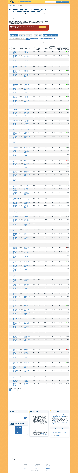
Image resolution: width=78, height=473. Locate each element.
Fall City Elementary (15, 151)
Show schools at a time (15, 387)
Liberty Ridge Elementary (15, 224)
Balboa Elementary (15, 300)
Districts (35, 35)
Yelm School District (26, 316)
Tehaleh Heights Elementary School (15, 63)
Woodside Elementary (15, 172)
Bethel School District (26, 230)
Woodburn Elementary (15, 186)
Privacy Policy (48, 465)
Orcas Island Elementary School (15, 377)
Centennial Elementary (15, 266)
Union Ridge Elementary (15, 116)
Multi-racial (60, 432)
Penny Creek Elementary (15, 310)
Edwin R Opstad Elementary (16, 199)
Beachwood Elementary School (15, 56)
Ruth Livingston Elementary (15, 89)
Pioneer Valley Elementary (15, 371)
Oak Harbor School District (26, 60)
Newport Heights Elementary (15, 374)
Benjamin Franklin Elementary (15, 189)
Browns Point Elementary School (15, 85)
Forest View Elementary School (15, 248)
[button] (50, 35)
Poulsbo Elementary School (15, 306)
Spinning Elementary (15, 337)
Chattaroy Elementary (15, 259)
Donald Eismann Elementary (15, 346)
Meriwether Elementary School (15, 252)
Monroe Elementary (15, 327)
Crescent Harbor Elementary (15, 384)
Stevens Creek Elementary (15, 104)
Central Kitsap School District (26, 329)
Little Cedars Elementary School (15, 291)
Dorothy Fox (15, 109)
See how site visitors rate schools (59, 416)
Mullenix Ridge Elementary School (15, 67)
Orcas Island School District (26, 377)
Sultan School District (26, 367)
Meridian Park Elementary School (15, 234)
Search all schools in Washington (59, 414)
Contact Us (25, 466)
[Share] (59, 2)
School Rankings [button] (28, 1)
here (46, 434)
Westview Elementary (15, 169)
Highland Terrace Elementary (15, 52)
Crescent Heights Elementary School (15, 281)
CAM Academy (15, 120)
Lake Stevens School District (26, 104)
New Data (36, 465)
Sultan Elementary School (15, 367)
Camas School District (26, 79)
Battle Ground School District (26, 121)
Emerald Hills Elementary (15, 313)
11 (20, 389)
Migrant (52, 435)
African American (64, 430)
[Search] (57, 2)
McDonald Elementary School (15, 213)
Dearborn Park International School (15, 274)
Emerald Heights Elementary (15, 330)
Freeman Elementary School (15, 81)
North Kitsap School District (26, 306)
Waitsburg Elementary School (15, 302)
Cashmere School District (26, 97)
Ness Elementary (15, 333)
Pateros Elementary (15, 155)
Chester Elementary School (15, 183)
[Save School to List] (19, 51)
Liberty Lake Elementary (15, 196)
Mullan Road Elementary (15, 203)
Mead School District (26, 242)
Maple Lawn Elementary (15, 126)
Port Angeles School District (26, 118)
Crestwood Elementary (15, 206)
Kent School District (26, 106)
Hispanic (52, 432)
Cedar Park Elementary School (15, 141)
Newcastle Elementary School (15, 137)
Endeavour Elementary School (15, 175)
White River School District (26, 71)
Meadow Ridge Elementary (15, 288)
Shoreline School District (26, 52)
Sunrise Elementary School (15, 145)
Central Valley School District (26, 124)
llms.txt (36, 468)
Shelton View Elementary (15, 277)
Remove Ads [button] (67, 1)
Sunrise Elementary (15, 124)
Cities (40, 35)
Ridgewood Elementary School (15, 106)
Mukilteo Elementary (15, 227)
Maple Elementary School (15, 323)
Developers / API (37, 466)
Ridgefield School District (26, 116)
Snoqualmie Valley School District (26, 151)
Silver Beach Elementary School (15, 220)
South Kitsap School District (26, 67)
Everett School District (26, 92)
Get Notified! (43, 26)
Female (52, 430)
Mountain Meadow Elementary (15, 71)
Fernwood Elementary (15, 161)
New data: (55, 418)
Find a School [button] (23, 1)
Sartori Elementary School (15, 133)
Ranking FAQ (43, 433)
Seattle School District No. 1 (26, 141)
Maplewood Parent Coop (15, 130)
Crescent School (16, 166)
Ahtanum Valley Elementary (16, 319)
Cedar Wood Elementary (15, 101)
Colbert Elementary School (15, 262)
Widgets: (54, 420)
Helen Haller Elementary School (15, 179)
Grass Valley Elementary (15, 79)
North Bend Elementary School (15, 193)
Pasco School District (26, 89)
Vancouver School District (26, 189)
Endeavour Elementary (15, 340)
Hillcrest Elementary (15, 60)
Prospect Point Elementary (15, 381)
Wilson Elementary (15, 94)
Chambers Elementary (15, 113)
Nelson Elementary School (15, 230)
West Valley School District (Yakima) (26, 319)
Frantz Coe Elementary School (15, 359)
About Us (25, 465)
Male (56, 430)
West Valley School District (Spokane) (26, 333)
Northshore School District (26, 161)
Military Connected (58, 435)
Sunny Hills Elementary (15, 297)
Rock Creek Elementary (15, 164)
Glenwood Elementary (15, 285)
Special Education (62, 433)
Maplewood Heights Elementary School (15, 270)
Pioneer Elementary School (15, 256)
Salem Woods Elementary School (15, 363)
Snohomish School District (26, 290)
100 (11, 383)
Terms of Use (48, 466)
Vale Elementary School (15, 97)
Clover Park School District (26, 56)
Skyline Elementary (15, 242)
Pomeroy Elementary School (15, 210)
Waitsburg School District (26, 302)
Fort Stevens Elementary (15, 316)
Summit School (15, 216)
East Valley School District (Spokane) (26, 244)
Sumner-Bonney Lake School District (27, 62)
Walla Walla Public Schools (26, 381)
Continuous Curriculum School (15, 244)
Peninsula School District (26, 256)
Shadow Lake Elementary (15, 294)
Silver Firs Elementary (15, 350)
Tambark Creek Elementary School (15, 238)
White (56, 432)
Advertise (25, 468)
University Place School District (27, 113)
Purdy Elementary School (15, 353)
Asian (59, 430)
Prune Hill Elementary (15, 357)
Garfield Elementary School (15, 158)
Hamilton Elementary (15, 118)
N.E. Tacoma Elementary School (15, 343)
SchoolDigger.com (38, 470)
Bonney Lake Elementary (15, 75)
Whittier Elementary (15, 92)
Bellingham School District (26, 220)
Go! (25, 417)
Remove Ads (48, 468)
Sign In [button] (62, 1)
